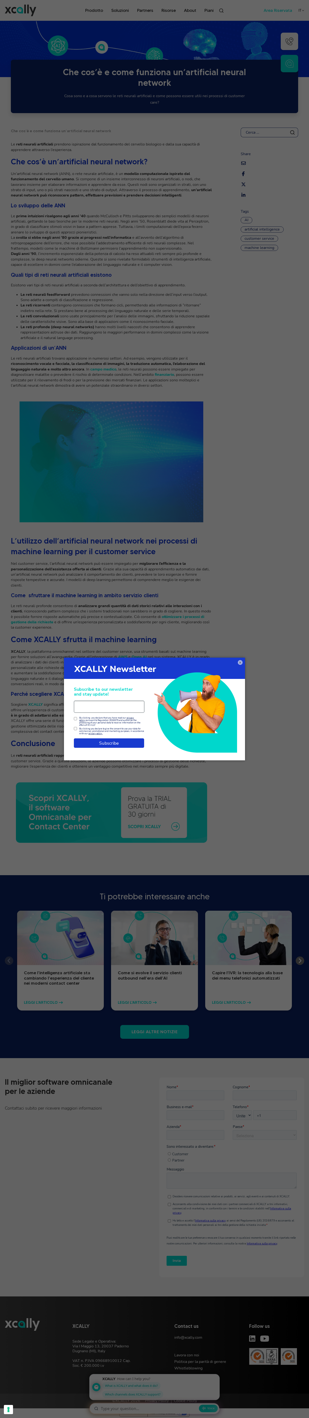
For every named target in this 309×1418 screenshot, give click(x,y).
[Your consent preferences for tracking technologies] (8, 1409)
